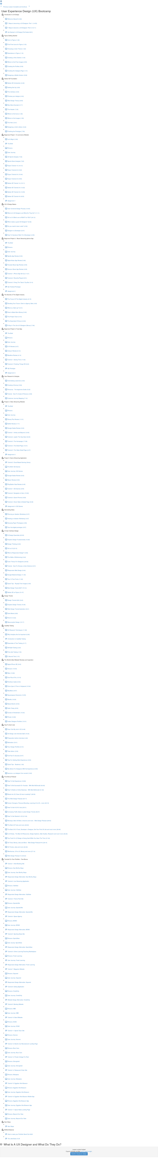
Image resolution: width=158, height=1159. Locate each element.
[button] (1, 2)
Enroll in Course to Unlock (79, 1154)
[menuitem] (1, 4)
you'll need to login (86, 1151)
